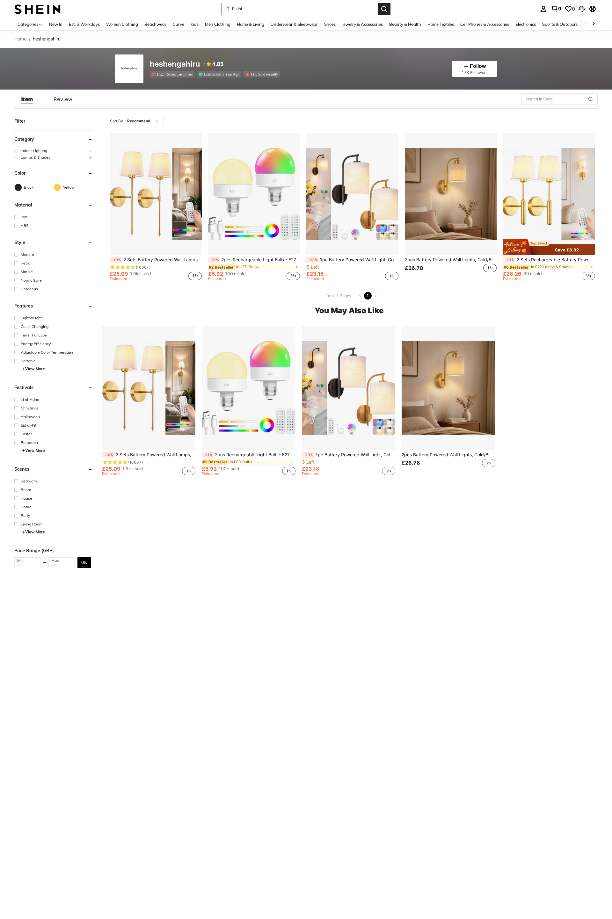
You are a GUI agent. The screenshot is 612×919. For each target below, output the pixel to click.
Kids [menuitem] (195, 24)
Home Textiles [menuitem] (440, 24)
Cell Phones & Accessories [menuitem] (484, 24)
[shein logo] (37, 8)
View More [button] (35, 368)
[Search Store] (591, 99)
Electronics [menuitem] (525, 24)
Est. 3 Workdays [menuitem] (84, 24)
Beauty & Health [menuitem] (405, 24)
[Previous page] (360, 296)
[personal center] (543, 9)
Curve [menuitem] (178, 24)
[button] (582, 9)
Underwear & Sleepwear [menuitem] (294, 24)
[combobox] (135, 121)
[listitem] (173, 74)
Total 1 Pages (338, 295)
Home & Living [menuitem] (250, 24)
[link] (555, 8)
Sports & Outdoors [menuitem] (560, 24)
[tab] (27, 99)
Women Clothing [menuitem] (122, 24)
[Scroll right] (593, 24)
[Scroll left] (586, 24)
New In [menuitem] (55, 24)
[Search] (384, 9)
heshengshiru (175, 64)
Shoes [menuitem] (330, 24)
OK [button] (84, 562)
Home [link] (20, 38)
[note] (549, 247)
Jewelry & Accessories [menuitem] (362, 24)
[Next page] (375, 296)
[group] (53, 150)
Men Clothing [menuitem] (217, 24)
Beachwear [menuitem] (155, 24)
